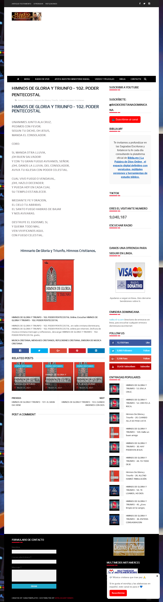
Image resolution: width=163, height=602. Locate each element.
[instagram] (149, 3)
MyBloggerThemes (64, 598)
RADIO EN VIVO (42, 79)
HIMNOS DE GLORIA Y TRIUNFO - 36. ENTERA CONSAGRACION (137, 519)
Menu (27, 79)
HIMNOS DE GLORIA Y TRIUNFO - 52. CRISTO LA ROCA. (138, 403)
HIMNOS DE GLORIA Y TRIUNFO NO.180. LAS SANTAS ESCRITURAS (24, 380)
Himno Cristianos (25, 100)
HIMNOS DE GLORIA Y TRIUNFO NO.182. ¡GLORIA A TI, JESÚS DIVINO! (89, 380)
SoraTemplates (30, 598)
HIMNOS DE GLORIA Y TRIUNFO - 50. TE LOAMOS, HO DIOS (136, 490)
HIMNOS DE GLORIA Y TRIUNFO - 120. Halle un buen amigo (137, 432)
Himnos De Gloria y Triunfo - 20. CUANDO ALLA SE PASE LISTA (136, 417)
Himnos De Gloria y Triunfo (46, 100)
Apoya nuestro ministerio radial (72, 79)
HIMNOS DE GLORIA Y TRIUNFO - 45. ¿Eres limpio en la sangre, (136, 504)
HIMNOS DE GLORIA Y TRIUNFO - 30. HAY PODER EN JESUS (136, 446)
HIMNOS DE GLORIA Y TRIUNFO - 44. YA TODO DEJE (137, 461)
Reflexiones (51, 4)
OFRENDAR (38, 4)
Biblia (122, 79)
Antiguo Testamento (21, 4)
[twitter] (144, 3)
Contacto (136, 79)
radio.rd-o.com (116, 319)
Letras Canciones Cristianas (71, 100)
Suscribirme (118, 593)
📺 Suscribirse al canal (125, 119)
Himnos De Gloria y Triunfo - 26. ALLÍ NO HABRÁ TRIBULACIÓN (136, 475)
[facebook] (140, 3)
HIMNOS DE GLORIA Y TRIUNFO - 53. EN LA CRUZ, (136, 388)
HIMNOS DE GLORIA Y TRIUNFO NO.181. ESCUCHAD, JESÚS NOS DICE (57, 379)
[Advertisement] (81, 52)
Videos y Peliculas (104, 79)
